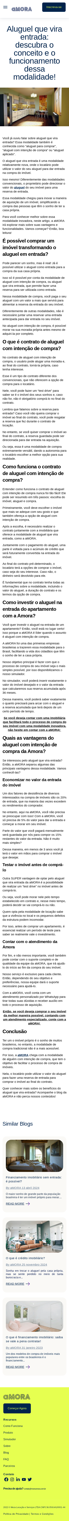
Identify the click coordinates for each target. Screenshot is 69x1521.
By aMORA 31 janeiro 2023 (24, 1347)
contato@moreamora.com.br (35, 1489)
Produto (8, 1432)
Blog (6, 1452)
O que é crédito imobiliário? (25, 1258)
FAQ (6, 1459)
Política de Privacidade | (17, 1514)
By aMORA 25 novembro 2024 (26, 1264)
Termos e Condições (42, 1514)
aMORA (23, 1055)
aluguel (19, 187)
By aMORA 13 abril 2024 (22, 1188)
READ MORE (15, 1203)
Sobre (7, 1446)
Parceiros (9, 1466)
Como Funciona (13, 1426)
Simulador (9, 1439)
